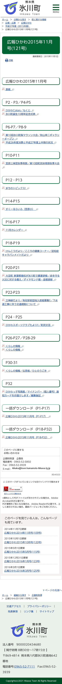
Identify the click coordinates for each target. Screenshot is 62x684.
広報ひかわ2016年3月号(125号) (22, 570)
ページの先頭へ (53, 590)
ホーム (5, 19)
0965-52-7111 (24, 666)
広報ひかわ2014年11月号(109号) (23, 532)
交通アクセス (14, 606)
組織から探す (20, 595)
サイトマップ (47, 611)
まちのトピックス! (16, 188)
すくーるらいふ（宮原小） (20, 209)
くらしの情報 (13, 346)
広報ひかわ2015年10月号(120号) (23, 542)
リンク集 (28, 611)
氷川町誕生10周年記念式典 (21, 114)
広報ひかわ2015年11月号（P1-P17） (27, 416)
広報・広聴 (10, 23)
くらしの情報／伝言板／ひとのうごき (26, 370)
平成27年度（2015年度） (17, 26)
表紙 (8, 89)
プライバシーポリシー (39, 606)
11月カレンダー (15, 230)
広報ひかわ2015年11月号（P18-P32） (27, 437)
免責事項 (13, 611)
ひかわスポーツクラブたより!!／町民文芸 (28, 325)
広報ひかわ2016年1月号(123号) (22, 561)
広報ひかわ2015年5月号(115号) (22, 551)
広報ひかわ (26, 23)
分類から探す (20, 19)
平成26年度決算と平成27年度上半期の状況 (30, 142)
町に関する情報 (39, 19)
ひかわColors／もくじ (18, 110)
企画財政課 (37, 595)
